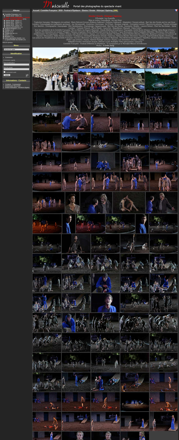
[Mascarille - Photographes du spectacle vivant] (89, 7)
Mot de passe (8, 67)
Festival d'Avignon (11, 28)
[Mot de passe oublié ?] (26, 75)
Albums (16, 10)
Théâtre (7, 30)
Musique (7, 36)
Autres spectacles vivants (13, 38)
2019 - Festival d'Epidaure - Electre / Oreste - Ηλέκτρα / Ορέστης (16, 18)
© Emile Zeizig (108, 45)
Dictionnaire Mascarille (12, 86)
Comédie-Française (11, 14)
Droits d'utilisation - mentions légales (17, 87)
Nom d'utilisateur (9, 63)
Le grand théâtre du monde (14, 39)
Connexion (9, 57)
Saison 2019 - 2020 (12, 16)
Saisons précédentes (13, 27)
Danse (7, 31)
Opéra (7, 35)
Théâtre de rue (9, 33)
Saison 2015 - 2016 (12, 25)
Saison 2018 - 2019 (12, 20)
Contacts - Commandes (13, 84)
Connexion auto (10, 72)
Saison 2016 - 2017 (12, 24)
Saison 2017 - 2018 (12, 22)
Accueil (36, 10)
